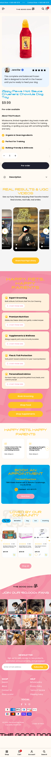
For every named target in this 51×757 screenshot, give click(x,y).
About (4, 686)
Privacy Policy (36, 686)
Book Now (25, 496)
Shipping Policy (36, 694)
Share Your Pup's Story (25, 260)
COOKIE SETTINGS (38, 724)
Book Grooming (25, 396)
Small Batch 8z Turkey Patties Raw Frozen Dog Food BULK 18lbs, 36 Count (25, 547)
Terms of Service (37, 690)
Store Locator (7, 694)
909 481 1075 (32, 489)
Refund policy (36, 682)
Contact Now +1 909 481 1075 (38, 2)
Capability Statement (13, 725)
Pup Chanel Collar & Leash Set (40, 547)
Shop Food (25, 405)
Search (5, 682)
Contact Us (7, 690)
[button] (25, 229)
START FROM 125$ (16, 306)
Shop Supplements (25, 413)
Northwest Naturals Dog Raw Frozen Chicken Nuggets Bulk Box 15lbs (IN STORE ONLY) (9, 547)
